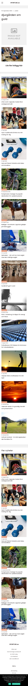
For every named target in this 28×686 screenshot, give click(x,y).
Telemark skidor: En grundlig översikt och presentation (13, 407)
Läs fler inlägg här (14, 65)
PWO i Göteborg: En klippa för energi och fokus (13, 315)
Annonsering (14, 671)
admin (16, 10)
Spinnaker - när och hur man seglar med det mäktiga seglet (12, 256)
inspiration (4, 97)
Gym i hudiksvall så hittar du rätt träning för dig (12, 134)
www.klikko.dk (15, 658)
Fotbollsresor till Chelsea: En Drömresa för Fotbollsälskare (13, 346)
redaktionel (4, 402)
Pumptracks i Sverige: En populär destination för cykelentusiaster (12, 195)
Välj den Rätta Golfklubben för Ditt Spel (12, 377)
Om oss (14, 673)
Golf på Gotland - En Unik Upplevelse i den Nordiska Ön (13, 438)
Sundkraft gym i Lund (8, 286)
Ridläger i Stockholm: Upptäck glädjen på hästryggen (13, 226)
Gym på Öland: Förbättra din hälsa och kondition (12, 164)
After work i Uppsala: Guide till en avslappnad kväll (12, 103)
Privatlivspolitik (16, 683)
